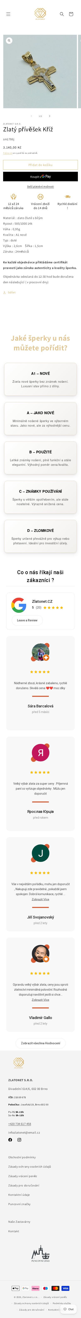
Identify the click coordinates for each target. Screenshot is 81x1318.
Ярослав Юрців (40, 811)
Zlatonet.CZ (42, 601)
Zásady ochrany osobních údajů (29, 1166)
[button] (8, 14)
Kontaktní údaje (19, 1195)
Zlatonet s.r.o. (30, 1297)
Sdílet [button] (12, 292)
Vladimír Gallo (40, 1017)
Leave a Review (27, 620)
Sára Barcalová (40, 706)
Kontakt (13, 1231)
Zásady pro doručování (23, 1185)
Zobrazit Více (40, 899)
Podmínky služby (62, 1303)
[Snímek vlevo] (31, 116)
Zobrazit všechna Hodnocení (40, 1043)
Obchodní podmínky (22, 1157)
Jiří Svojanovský (40, 917)
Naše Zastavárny (19, 1222)
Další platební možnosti (40, 186)
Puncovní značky (19, 1204)
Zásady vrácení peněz (22, 1176)
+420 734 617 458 (19, 1124)
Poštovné (7, 153)
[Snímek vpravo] (49, 116)
